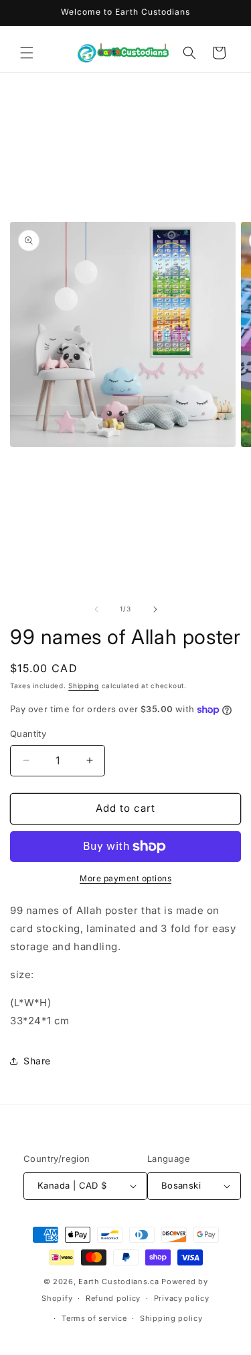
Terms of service (94, 1318)
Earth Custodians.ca (118, 1281)
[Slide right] (155, 609)
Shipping (83, 686)
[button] (26, 52)
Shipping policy (171, 1318)
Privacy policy (182, 1298)
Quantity (28, 733)
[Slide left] (96, 609)
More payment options (125, 878)
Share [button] (37, 1060)
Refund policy (113, 1298)
